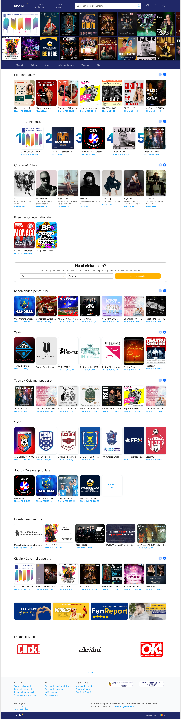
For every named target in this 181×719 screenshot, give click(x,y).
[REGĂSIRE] (70, 24)
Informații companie (23, 689)
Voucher (85, 65)
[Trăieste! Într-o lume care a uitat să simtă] (167, 48)
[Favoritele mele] (155, 5)
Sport (48, 65)
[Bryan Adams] (128, 48)
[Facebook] (16, 707)
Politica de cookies (54, 689)
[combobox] (106, 6)
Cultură (34, 65)
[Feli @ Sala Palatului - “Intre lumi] (49, 24)
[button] (62, 36)
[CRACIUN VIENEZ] (167, 24)
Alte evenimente (66, 65)
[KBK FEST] (30, 48)
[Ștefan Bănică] (147, 24)
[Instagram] (21, 707)
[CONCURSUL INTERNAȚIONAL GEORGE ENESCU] (20, 24)
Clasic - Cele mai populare (32, 558)
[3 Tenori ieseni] (89, 24)
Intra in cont (151, 715)
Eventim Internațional (24, 692)
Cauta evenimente (137, 276)
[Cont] (163, 5)
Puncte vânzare (83, 689)
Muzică (19, 65)
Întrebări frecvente (84, 686)
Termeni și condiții (22, 686)
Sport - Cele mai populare (32, 470)
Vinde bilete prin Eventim (26, 695)
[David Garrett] (11, 48)
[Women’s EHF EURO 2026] (49, 48)
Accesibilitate (51, 695)
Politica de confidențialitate (58, 686)
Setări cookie (51, 692)
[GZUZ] (128, 24)
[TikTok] (26, 707)
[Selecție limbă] (148, 5)
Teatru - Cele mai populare (33, 380)
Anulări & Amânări (84, 692)
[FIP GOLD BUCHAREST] (109, 48)
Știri (99, 65)
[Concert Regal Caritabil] (109, 24)
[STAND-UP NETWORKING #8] (70, 48)
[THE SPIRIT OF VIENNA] (89, 48)
